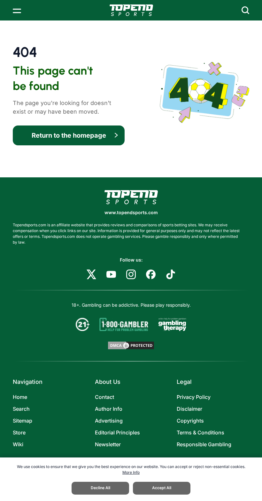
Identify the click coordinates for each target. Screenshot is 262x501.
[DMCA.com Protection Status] (131, 345)
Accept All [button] (161, 487)
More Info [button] (131, 472)
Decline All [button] (100, 487)
